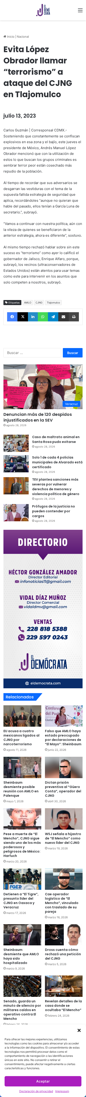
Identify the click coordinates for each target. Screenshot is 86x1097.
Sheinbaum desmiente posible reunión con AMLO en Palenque (21, 789)
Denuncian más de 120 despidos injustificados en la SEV (37, 417)
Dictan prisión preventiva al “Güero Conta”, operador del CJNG (63, 789)
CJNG (39, 302)
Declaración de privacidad (36, 1091)
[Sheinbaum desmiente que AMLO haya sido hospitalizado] (22, 935)
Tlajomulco (53, 302)
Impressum (62, 1091)
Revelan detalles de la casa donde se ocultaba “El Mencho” (63, 1005)
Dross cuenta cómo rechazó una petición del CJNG (63, 954)
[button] (79, 1030)
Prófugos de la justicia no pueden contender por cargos (53, 511)
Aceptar (43, 1081)
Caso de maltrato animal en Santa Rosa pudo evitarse (56, 439)
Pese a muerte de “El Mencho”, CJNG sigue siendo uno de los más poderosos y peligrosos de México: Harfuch (22, 845)
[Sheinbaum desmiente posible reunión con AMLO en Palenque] (22, 767)
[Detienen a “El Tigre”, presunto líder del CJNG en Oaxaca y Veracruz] (22, 879)
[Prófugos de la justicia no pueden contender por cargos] (16, 512)
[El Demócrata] (43, 10)
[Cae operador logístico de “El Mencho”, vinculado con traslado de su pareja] (64, 879)
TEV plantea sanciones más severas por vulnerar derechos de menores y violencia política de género (55, 486)
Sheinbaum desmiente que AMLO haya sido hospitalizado (21, 956)
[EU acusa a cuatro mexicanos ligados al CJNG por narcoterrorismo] (22, 716)
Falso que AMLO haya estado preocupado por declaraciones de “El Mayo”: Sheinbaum (63, 737)
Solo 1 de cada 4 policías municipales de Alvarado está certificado (57, 462)
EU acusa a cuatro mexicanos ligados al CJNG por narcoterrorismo (21, 737)
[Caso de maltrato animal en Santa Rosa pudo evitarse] (16, 443)
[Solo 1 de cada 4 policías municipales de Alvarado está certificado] (16, 463)
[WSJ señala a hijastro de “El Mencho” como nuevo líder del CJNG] (64, 819)
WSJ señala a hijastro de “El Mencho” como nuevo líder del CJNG (63, 838)
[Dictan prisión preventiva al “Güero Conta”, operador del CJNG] (64, 767)
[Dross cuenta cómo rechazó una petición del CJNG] (64, 935)
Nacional (23, 36)
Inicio (10, 36)
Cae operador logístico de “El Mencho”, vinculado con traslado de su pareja (61, 903)
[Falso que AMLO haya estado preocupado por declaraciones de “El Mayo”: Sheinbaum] (64, 716)
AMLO (27, 302)
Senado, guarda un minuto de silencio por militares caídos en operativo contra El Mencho (22, 1010)
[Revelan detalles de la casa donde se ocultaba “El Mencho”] (64, 986)
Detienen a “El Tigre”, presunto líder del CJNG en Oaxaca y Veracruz (21, 901)
